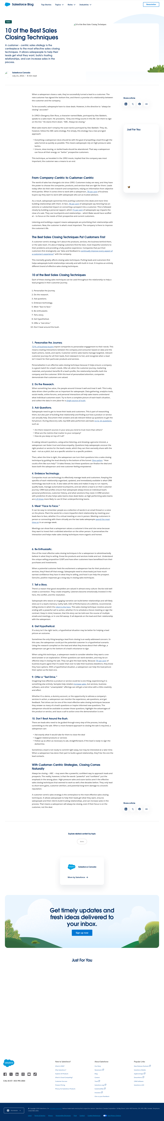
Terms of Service (39, 1115)
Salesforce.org (99, 1085)
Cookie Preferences (94, 1115)
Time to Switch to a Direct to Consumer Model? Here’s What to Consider (21, 1004)
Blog (96, 1074)
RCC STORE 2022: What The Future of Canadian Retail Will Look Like (62, 1040)
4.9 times (39, 499)
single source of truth (75, 400)
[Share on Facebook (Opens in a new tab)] (139, 104)
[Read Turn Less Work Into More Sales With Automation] (101, 989)
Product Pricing (60, 1085)
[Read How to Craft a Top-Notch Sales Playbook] (135, 177)
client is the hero (63, 607)
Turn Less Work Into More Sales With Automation (101, 1003)
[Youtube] (29, 1075)
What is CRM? (59, 1066)
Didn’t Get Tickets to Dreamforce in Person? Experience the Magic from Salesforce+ (22, 1041)
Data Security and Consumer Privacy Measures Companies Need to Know (59, 1004)
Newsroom (98, 1070)
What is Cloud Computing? (64, 1077)
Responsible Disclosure (63, 1115)
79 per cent (101, 660)
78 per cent (92, 191)
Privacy (50, 1115)
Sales (8, 22)
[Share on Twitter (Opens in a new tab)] (132, 104)
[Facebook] (5, 1075)
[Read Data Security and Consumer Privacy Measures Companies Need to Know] (62, 989)
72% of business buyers (43, 346)
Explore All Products (61, 1074)
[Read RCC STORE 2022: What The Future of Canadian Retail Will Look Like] (62, 1026)
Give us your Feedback (102, 1096)
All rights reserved (56, 1108)
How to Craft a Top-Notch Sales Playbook (139, 186)
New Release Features (141, 1066)
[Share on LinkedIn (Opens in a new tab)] (125, 104)
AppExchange (138, 1074)
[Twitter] (11, 1075)
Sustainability (99, 1089)
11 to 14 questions (102, 421)
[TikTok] (35, 1075)
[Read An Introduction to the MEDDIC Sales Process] (141, 989)
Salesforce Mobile (140, 1070)
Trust (96, 1081)
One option (97, 460)
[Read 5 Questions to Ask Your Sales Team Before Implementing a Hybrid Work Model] (101, 1026)
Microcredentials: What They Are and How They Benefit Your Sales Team (140, 160)
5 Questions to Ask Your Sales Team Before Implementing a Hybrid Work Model (101, 1041)
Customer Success (61, 1081)
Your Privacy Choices (114, 1115)
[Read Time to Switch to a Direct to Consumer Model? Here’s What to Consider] (22, 989)
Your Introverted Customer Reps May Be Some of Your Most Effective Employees (141, 1041)
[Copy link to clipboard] (146, 104)
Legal (30, 1115)
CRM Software (138, 1081)
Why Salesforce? (60, 1070)
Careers (97, 1077)
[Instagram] (23, 1075)
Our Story (98, 1066)
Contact (82, 1115)
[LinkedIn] (17, 1075)
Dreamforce (138, 1077)
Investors (97, 1093)
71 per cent (77, 210)
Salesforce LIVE (139, 1085)
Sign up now (82, 932)
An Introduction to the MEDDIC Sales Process (138, 1003)
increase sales (80, 684)
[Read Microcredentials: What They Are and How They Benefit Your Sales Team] (135, 150)
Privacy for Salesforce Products (65, 1089)
